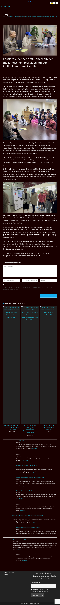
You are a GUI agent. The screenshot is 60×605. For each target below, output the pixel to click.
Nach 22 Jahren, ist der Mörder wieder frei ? (26, 453)
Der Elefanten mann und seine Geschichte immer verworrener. (11, 427)
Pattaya (29, 72)
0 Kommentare (46, 72)
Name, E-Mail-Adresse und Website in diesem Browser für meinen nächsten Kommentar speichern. (28, 288)
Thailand (35, 72)
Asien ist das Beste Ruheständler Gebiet (25, 503)
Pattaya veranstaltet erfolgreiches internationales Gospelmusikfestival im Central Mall (30, 429)
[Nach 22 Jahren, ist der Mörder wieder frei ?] (9, 458)
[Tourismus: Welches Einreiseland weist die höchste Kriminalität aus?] (9, 520)
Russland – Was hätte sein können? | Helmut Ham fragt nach (30, 477)
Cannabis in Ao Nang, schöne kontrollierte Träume (48, 427)
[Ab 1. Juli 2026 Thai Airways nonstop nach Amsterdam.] (9, 532)
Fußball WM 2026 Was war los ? (23, 441)
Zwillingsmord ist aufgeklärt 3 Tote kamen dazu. (27, 465)
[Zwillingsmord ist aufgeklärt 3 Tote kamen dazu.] (9, 470)
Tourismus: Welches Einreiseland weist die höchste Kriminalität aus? (31, 515)
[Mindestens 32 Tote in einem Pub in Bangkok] (9, 496)
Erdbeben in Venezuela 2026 (22, 539)
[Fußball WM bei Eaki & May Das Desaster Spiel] (9, 558)
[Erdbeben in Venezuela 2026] (9, 545)
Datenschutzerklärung (9, 572)
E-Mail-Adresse (35, 583)
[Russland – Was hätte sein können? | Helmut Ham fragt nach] (9, 482)
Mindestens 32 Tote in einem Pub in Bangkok (26, 490)
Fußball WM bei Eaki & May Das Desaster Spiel (26, 553)
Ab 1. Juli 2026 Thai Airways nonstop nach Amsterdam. (28, 527)
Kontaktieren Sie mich (9, 578)
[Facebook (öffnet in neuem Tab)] (29, 1)
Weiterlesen (35, 448)
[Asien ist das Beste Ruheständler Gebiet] (9, 508)
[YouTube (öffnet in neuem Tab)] (31, 1)
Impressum (6, 574)
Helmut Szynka (9, 72)
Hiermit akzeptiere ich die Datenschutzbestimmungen (39, 590)
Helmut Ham (5, 6)
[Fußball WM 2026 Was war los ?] (9, 446)
